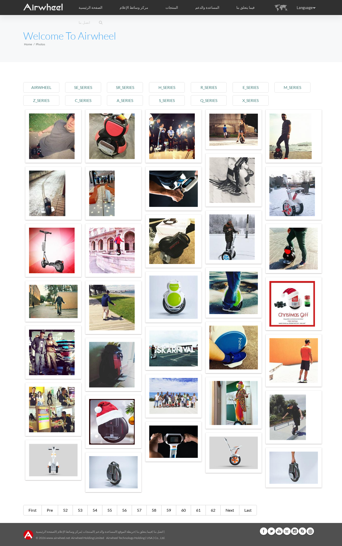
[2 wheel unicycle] (173, 189)
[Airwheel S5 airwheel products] (233, 237)
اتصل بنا (84, 23)
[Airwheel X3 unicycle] (113, 250)
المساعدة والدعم (207, 8)
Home (28, 44)
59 (168, 510)
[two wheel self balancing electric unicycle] (113, 472)
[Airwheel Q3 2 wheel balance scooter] (53, 352)
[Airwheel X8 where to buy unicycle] (233, 129)
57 (139, 510)
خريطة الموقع (126, 531)
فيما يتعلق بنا (144, 531)
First (33, 510)
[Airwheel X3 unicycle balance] (233, 180)
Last (248, 510)
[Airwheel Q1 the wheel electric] (53, 136)
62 (213, 510)
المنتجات (171, 8)
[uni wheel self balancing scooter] (233, 453)
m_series (292, 87)
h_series (166, 87)
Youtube (279, 531)
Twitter (271, 531)
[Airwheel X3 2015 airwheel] (293, 360)
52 (65, 510)
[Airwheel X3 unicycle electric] (113, 193)
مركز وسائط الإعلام (69, 531)
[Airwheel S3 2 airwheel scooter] (233, 403)
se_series (83, 87)
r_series (209, 87)
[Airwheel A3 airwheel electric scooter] (293, 193)
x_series (250, 100)
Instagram (294, 531)
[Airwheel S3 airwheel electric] (173, 442)
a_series (125, 100)
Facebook (263, 531)
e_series (251, 87)
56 (124, 510)
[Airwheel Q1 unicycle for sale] (293, 248)
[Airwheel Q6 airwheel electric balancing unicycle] (173, 297)
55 (109, 510)
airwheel (41, 87)
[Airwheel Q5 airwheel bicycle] (233, 292)
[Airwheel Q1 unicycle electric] (293, 136)
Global (310, 531)
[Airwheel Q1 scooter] (113, 136)
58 (154, 510)
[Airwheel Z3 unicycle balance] (53, 250)
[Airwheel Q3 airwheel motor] (173, 241)
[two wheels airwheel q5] (293, 468)
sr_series (125, 87)
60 (183, 510)
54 (95, 510)
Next (230, 510)
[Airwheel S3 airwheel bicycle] (173, 348)
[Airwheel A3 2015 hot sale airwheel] (53, 409)
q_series (208, 100)
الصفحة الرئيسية (90, 8)
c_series (83, 100)
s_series (167, 100)
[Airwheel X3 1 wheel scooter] (173, 396)
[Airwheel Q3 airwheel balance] (53, 193)
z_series (41, 100)
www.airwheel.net (58, 538)
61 (198, 510)
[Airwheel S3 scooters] (173, 136)
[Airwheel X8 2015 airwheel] (53, 301)
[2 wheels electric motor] (113, 307)
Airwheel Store (287, 531)
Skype (302, 531)
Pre (50, 510)
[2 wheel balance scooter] (233, 347)
